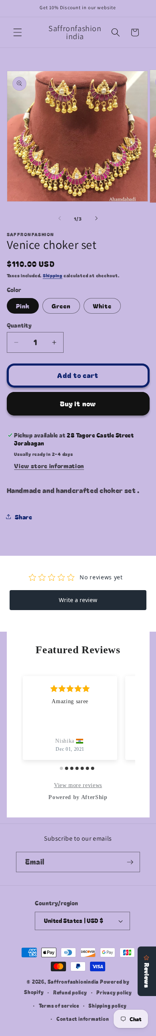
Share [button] (23, 516)
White (102, 305)
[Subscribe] (130, 862)
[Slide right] (96, 218)
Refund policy (70, 992)
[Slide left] (59, 218)
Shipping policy (107, 1005)
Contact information (82, 1018)
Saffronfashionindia (73, 981)
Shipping (52, 275)
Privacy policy (114, 992)
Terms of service (59, 1005)
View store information (49, 465)
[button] (17, 32)
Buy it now (78, 403)
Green (61, 305)
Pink (23, 305)
